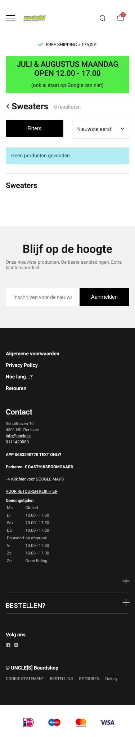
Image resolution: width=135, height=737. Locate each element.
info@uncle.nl (18, 435)
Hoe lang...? (19, 377)
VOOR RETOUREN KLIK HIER (31, 491)
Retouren (16, 388)
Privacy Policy (22, 365)
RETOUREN (89, 678)
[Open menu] (10, 18)
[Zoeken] (103, 18)
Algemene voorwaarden (32, 354)
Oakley (111, 678)
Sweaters (30, 106)
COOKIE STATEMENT (25, 678)
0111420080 (17, 441)
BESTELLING (61, 678)
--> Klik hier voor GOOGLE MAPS (35, 479)
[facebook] (8, 646)
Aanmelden (104, 297)
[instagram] (16, 646)
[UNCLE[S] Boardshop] (34, 18)
